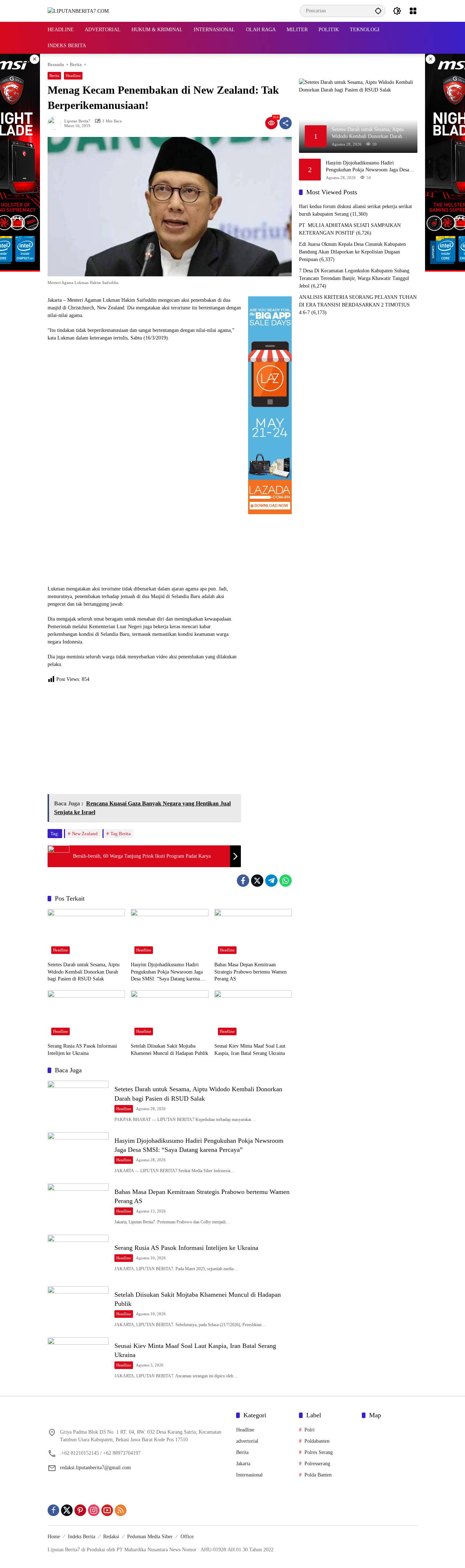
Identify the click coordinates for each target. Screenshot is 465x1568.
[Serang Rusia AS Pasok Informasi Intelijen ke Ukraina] (86, 1014)
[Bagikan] (285, 123)
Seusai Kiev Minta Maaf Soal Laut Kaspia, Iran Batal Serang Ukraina (250, 1049)
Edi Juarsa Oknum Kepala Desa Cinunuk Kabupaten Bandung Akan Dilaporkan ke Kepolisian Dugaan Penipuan (352, 251)
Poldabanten (316, 1441)
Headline (73, 75)
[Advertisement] (144, 741)
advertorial (247, 1441)
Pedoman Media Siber (150, 1536)
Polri (309, 1430)
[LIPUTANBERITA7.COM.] (79, 10)
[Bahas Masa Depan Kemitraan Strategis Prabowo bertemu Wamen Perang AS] (253, 933)
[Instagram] (94, 1510)
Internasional (249, 1475)
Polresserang (317, 1463)
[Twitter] (257, 880)
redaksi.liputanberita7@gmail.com (95, 1467)
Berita (54, 75)
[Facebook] (243, 880)
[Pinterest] (80, 1510)
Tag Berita (120, 833)
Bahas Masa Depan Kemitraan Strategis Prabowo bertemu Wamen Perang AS (250, 972)
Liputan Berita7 (77, 121)
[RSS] (120, 1510)
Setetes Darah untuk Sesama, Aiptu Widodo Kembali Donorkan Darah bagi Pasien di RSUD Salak (84, 972)
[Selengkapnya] (138, 1416)
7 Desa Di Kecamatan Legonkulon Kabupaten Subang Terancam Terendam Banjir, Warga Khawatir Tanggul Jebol (354, 278)
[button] (378, 11)
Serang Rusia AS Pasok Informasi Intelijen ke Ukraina (82, 1049)
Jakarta (243, 1463)
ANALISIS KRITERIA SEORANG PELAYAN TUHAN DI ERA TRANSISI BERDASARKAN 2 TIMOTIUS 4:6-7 (358, 304)
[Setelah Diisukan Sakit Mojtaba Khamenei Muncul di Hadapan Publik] (169, 1014)
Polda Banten (318, 1475)
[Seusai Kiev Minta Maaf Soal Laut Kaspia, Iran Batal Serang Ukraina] (253, 1014)
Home (54, 1536)
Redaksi (111, 1536)
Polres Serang (318, 1452)
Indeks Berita (81, 1536)
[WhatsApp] (285, 880)
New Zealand (85, 833)
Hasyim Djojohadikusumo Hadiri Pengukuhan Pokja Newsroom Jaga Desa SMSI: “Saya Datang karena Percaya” (167, 972)
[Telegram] (271, 880)
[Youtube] (107, 1510)
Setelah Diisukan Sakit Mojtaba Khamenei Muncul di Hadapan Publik (169, 1049)
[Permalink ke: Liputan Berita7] (56, 123)
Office (187, 1536)
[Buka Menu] (413, 11)
